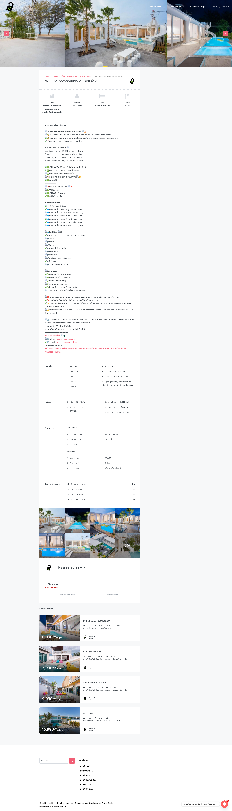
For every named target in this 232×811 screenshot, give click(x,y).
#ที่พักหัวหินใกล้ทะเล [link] (53, 348)
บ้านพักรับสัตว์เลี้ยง (88, 780)
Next (225, 33)
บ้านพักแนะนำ (86, 784)
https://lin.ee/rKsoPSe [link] (67, 342)
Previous (6, 33)
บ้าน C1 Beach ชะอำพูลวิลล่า (96, 621)
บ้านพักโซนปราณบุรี (197, 6)
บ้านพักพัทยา (85, 775)
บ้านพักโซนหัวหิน (175, 6)
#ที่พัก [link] (117, 348)
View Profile (112, 594)
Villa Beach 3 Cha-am (94, 682)
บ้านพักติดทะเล (86, 771)
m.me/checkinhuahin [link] (66, 339)
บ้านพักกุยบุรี (85, 766)
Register (225, 6)
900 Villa (88, 713)
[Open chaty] (224, 804)
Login (214, 6)
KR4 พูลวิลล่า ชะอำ (92, 651)
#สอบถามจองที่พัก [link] (53, 335)
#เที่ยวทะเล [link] (109, 348)
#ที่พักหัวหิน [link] (99, 348)
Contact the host (67, 594)
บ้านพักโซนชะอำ (154, 6)
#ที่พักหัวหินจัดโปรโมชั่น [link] (84, 348)
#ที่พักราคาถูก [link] (68, 348)
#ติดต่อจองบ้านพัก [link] (53, 352)
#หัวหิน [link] (124, 348)
